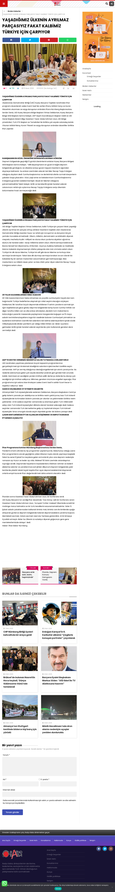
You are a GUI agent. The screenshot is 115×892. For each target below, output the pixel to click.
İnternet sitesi (9, 790)
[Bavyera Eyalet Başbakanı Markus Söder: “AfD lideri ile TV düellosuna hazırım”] (59, 658)
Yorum (6, 755)
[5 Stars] (42, 88)
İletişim (85, 99)
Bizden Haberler (14, 11)
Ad (5, 779)
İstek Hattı (87, 90)
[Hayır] (112, 887)
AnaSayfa (86, 68)
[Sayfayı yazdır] (18, 88)
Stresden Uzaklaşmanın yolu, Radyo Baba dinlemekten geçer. (26, 832)
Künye (68, 840)
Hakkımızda (58, 840)
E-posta (45, 779)
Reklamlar (86, 95)
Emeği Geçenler (94, 76)
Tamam (58, 889)
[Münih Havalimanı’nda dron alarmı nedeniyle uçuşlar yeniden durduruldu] (59, 707)
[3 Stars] (40, 88)
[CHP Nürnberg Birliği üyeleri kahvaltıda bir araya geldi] (20, 613)
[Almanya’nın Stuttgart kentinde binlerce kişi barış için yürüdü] (20, 707)
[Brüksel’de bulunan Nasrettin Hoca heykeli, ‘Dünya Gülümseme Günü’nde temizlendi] (20, 658)
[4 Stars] (41, 88)
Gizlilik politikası (80, 840)
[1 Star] (37, 88)
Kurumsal (86, 73)
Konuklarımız (92, 81)
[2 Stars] (38, 88)
